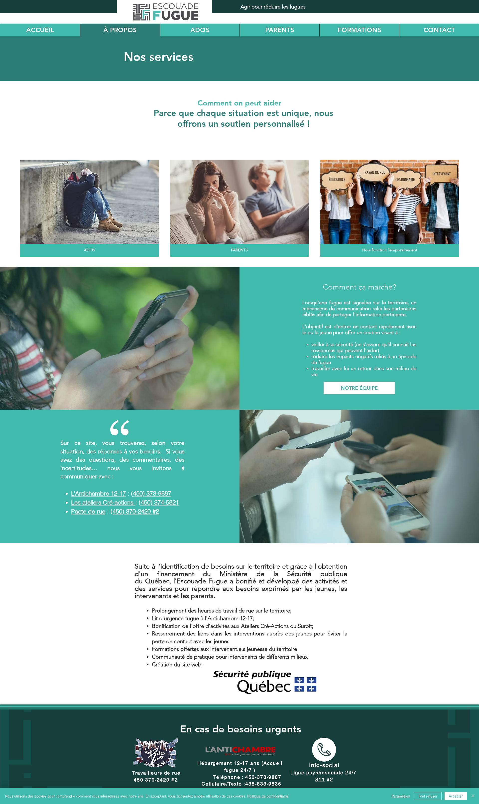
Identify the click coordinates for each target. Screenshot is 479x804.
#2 (329, 779)
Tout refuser (427, 796)
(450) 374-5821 (159, 502)
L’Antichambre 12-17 (98, 493)
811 (320, 779)
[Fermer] (473, 796)
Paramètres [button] (400, 796)
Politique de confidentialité (267, 796)
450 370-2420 (152, 780)
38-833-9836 (265, 784)
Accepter (456, 796)
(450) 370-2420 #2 (135, 511)
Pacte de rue (88, 511)
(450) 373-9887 (151, 493)
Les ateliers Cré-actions (103, 502)
